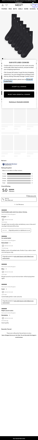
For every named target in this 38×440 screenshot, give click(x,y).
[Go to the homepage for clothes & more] (19, 5)
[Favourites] (6, 5)
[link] (3, 5)
